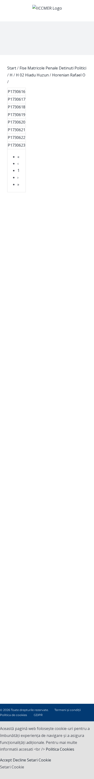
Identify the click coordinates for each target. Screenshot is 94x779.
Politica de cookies (13, 715)
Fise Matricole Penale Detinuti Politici (53, 68)
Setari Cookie (39, 760)
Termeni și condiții (67, 710)
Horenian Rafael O (68, 75)
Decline (19, 760)
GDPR (38, 715)
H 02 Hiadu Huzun (32, 75)
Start (11, 68)
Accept (6, 760)
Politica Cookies (60, 749)
